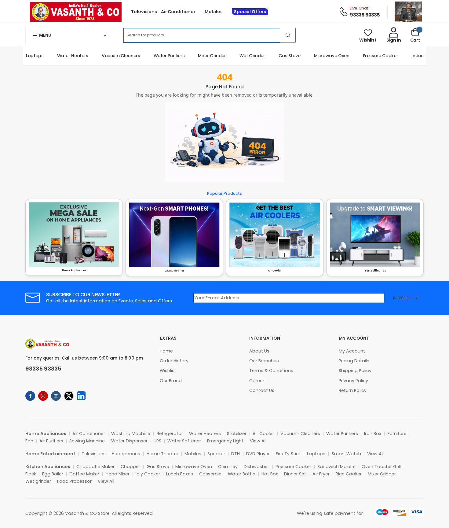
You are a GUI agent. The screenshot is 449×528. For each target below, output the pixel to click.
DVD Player (258, 454)
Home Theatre (162, 454)
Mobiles (213, 12)
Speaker (216, 454)
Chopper (130, 466)
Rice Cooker (349, 474)
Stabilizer (236, 433)
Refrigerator (170, 433)
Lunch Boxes (179, 474)
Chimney (228, 466)
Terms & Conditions (271, 370)
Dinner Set (295, 474)
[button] (68, 35)
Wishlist (168, 370)
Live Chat (359, 8)
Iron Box (372, 433)
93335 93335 (365, 14)
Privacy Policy (353, 381)
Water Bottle (241, 474)
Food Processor (74, 481)
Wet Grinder (245, 56)
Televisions (144, 12)
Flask (30, 474)
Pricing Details (354, 361)
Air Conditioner (178, 12)
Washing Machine (130, 433)
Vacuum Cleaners (114, 56)
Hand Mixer (118, 474)
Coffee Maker (84, 474)
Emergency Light (225, 441)
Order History (174, 361)
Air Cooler (263, 433)
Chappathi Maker (95, 466)
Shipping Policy (355, 370)
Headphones (126, 454)
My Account (352, 351)
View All (258, 441)
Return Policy (353, 390)
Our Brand (171, 381)
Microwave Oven (324, 56)
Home (166, 351)
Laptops (28, 56)
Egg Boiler (52, 474)
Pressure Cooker (373, 56)
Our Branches (264, 361)
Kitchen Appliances (47, 466)
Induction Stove (421, 56)
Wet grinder (38, 481)
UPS (157, 441)
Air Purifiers (51, 441)
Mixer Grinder (205, 56)
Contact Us (261, 390)
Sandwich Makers (336, 466)
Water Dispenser (129, 441)
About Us (259, 351)
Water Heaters (65, 56)
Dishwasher (256, 466)
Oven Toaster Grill (381, 466)
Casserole (210, 474)
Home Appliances (45, 433)
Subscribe (401, 298)
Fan (29, 441)
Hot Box (269, 474)
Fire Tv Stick (288, 454)
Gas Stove (283, 56)
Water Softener (184, 441)
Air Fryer (321, 474)
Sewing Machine (87, 441)
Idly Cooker (148, 474)
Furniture (397, 433)
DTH (235, 454)
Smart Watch (346, 454)
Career (256, 381)
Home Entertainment (50, 454)
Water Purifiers (162, 56)
